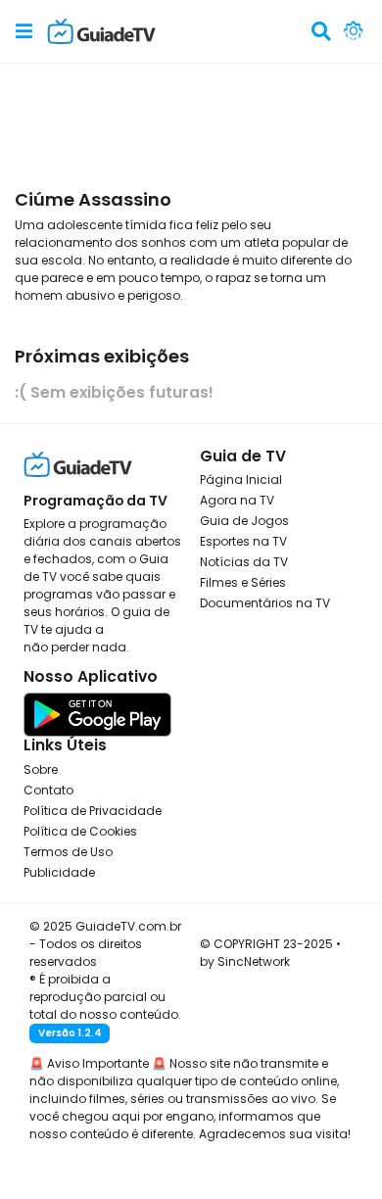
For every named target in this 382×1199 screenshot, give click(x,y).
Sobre (41, 769)
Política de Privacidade (93, 810)
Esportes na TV (243, 541)
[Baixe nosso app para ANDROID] (97, 713)
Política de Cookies (80, 831)
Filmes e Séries (243, 582)
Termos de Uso (68, 851)
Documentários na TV (265, 603)
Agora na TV (237, 500)
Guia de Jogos (244, 520)
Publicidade (59, 872)
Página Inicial (241, 479)
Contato (48, 790)
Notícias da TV (244, 561)
